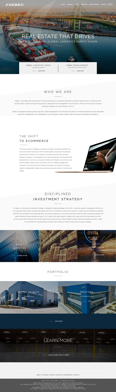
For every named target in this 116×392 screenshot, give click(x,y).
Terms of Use (45, 380)
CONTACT (103, 4)
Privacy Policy (54, 380)
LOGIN (110, 4)
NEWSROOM (68, 375)
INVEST (77, 4)
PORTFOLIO (84, 4)
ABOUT (63, 4)
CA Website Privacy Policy (67, 380)
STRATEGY (70, 4)
